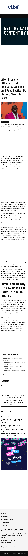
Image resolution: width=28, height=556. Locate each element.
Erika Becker (7, 389)
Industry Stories (7, 519)
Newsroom (4, 385)
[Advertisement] (14, 60)
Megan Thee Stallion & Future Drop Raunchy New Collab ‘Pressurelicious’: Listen (14, 398)
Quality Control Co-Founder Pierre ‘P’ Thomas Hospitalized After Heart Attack (13, 420)
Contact (5, 525)
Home (4, 513)
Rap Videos (5, 522)
